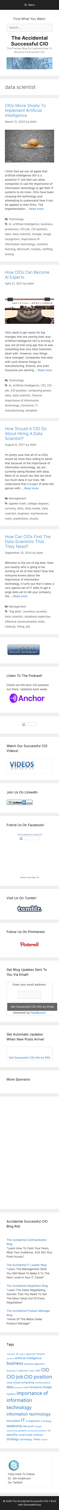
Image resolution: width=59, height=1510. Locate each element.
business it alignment (17, 1370)
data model (32, 508)
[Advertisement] (16, 1152)
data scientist (21, 234)
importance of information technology (27, 1400)
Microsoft (23, 249)
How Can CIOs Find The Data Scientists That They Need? (28, 541)
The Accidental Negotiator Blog (27, 1285)
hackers (11, 1394)
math (8, 518)
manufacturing (14, 410)
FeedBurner (38, 1012)
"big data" (15, 611)
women (44, 1439)
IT (36, 405)
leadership (14, 1426)
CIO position (39, 229)
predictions (20, 518)
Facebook (35, 1387)
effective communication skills (24, 621)
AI (10, 224)
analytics (10, 1359)
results (34, 518)
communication (42, 1382)
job (28, 626)
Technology (16, 219)
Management (17, 498)
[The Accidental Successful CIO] (29, 839)
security (12, 1434)
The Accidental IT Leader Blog (26, 1265)
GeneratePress (32, 1504)
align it (22, 1354)
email (25, 1387)
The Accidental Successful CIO (29, 41)
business (15, 1363)
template (31, 410)
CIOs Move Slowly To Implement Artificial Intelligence (25, 110)
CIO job (25, 229)
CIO (43, 385)
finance (37, 395)
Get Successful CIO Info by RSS (29, 1057)
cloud (9, 1382)
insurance (27, 405)
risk (49, 1430)
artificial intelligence (26, 224)
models (36, 249)
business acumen (35, 611)
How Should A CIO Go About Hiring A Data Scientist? (26, 433)
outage (38, 1426)
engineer (23, 513)
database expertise (37, 616)
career (32, 1371)
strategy (13, 1439)
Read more (36, 208)
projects (42, 1431)
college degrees (38, 503)
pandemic (22, 1430)
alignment (31, 1354)
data (8, 234)
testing (9, 254)
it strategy (46, 1421)
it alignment (33, 1421)
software (38, 1434)
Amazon (40, 1354)
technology (26, 1439)
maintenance (39, 513)
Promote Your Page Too (29, 877)
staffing (47, 249)
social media (25, 1434)
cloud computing (23, 1382)
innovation (13, 1421)
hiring (20, 626)
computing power (39, 390)
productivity (33, 1431)
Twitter (36, 1439)
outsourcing (12, 1431)
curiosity (10, 508)
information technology (29, 1414)
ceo (38, 1370)
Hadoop (10, 626)
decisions (18, 1388)
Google (36, 234)
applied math (17, 503)
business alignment (34, 1363)
